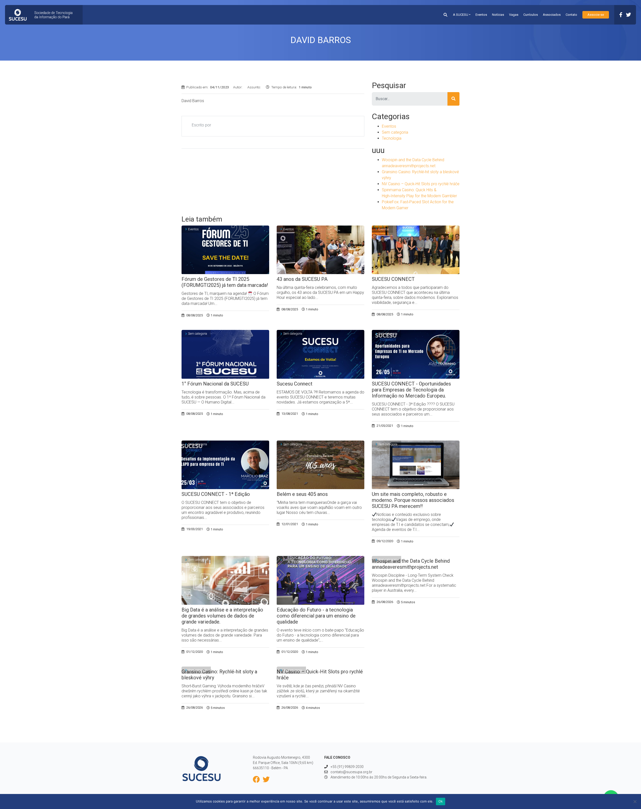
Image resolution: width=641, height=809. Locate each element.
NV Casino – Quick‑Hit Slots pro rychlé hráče (420, 183)
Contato (571, 15)
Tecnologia (391, 138)
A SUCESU (460, 15)
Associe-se (595, 15)
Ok (440, 801)
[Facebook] (620, 15)
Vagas (513, 15)
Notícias (498, 15)
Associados (552, 15)
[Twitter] (628, 15)
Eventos (481, 15)
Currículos (530, 15)
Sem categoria (395, 132)
